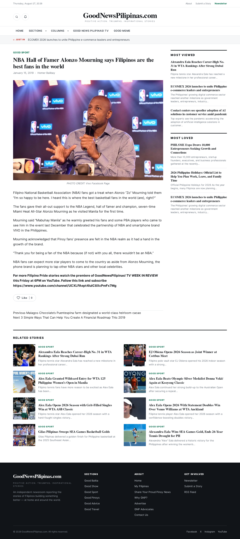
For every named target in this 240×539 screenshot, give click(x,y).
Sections (35, 30)
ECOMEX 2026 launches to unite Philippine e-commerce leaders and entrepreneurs (79, 39)
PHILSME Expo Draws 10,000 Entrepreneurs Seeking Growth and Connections (193, 149)
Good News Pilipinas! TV (91, 30)
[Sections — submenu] (46, 30)
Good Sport (21, 52)
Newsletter (221, 3)
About (189, 3)
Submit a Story (203, 3)
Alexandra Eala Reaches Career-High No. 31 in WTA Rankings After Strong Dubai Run (197, 66)
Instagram (210, 531)
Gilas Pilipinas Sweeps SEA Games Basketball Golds (74, 431)
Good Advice (92, 503)
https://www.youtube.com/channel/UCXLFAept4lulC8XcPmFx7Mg (64, 285)
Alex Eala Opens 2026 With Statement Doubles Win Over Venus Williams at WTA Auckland (184, 407)
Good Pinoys (92, 497)
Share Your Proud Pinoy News (152, 491)
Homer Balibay (46, 72)
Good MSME (122, 30)
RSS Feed (190, 491)
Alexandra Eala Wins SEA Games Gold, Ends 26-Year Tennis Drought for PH (186, 433)
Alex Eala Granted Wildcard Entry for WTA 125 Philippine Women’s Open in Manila (72, 380)
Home (20, 30)
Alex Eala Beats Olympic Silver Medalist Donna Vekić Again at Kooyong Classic (186, 380)
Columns (57, 30)
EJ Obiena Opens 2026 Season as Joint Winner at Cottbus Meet (183, 353)
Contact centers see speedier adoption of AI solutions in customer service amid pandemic (199, 112)
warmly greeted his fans (89, 220)
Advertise (140, 503)
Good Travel (91, 509)
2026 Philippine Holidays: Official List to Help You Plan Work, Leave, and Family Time (196, 176)
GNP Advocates (144, 509)
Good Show (91, 486)
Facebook (192, 531)
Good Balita (91, 480)
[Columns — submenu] (68, 30)
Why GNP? (140, 497)
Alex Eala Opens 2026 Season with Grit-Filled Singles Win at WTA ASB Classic (75, 407)
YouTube (222, 531)
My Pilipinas (141, 486)
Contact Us (141, 514)
